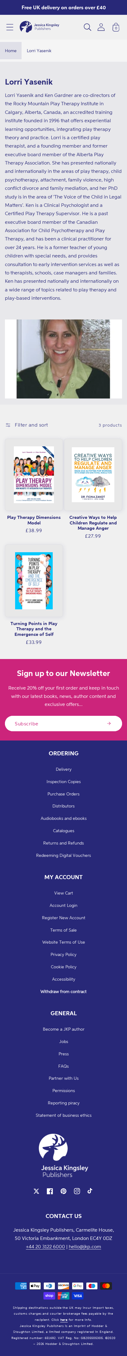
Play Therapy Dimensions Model (34, 520)
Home (11, 50)
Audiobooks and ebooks (64, 818)
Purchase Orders (63, 793)
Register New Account (63, 917)
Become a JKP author (63, 1029)
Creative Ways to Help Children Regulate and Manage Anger (93, 523)
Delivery (64, 769)
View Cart (63, 892)
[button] (10, 27)
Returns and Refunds (63, 842)
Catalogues (63, 830)
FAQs (63, 1066)
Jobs (63, 1041)
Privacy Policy (63, 954)
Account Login (63, 905)
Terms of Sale (63, 930)
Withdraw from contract (63, 991)
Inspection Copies (64, 781)
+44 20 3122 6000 (45, 1246)
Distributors (63, 805)
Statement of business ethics (64, 1115)
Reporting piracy (64, 1102)
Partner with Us (64, 1078)
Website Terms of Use (63, 942)
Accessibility (63, 979)
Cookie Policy (63, 966)
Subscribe (27, 723)
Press (64, 1053)
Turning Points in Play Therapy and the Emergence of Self (33, 629)
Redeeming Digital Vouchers (63, 855)
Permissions (63, 1090)
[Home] (39, 27)
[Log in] (101, 27)
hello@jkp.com (85, 1246)
